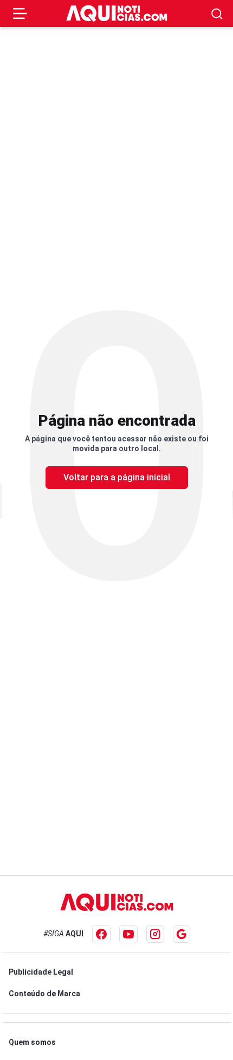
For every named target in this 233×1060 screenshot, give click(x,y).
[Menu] (20, 13)
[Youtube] (128, 934)
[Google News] (181, 934)
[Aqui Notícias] (116, 13)
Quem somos (32, 1042)
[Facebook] (101, 934)
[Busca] (217, 13)
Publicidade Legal (41, 972)
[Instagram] (155, 934)
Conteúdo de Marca (44, 993)
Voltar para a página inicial (116, 477)
